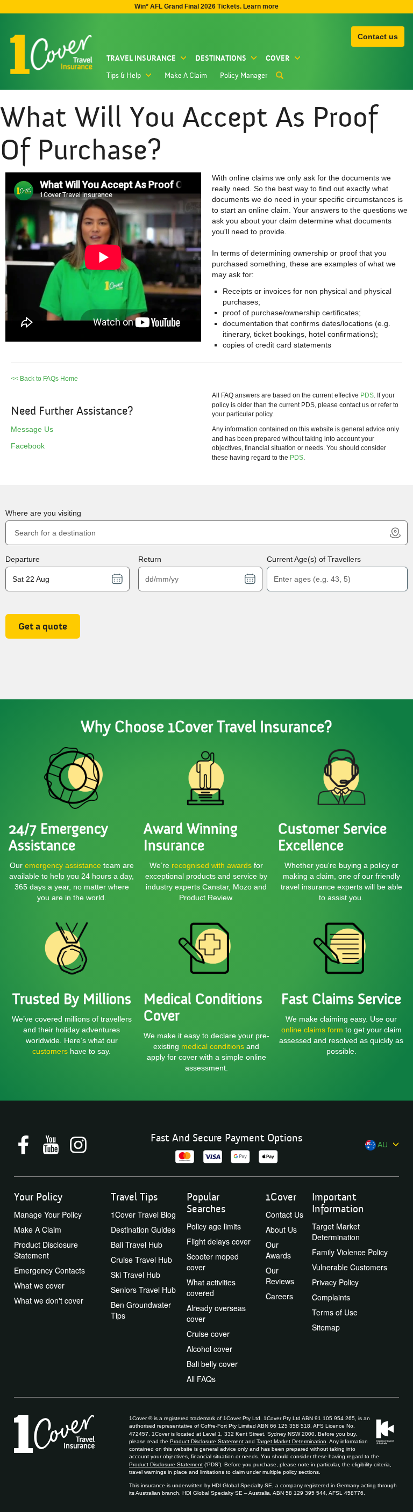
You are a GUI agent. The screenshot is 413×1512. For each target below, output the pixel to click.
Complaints (331, 1297)
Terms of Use (335, 1312)
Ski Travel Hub (135, 1274)
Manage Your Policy (48, 1214)
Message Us (32, 429)
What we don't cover (48, 1300)
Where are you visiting (43, 513)
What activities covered (211, 1287)
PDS (367, 395)
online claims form (313, 1029)
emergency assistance (64, 865)
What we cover (39, 1285)
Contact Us (284, 1214)
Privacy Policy (335, 1282)
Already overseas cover (216, 1313)
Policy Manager (243, 75)
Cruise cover (208, 1333)
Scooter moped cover (213, 1261)
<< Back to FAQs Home (44, 378)
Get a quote (42, 626)
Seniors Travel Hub (143, 1289)
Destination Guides (143, 1229)
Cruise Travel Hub (141, 1259)
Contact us (378, 36)
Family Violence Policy (350, 1252)
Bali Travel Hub (136, 1244)
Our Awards (278, 1250)
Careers (279, 1296)
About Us (281, 1229)
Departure (22, 559)
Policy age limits (214, 1226)
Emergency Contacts (49, 1270)
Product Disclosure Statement (46, 1250)
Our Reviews (280, 1275)
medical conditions (212, 1046)
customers (51, 1051)
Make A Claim (186, 75)
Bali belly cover (212, 1363)
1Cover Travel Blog (143, 1214)
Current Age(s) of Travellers (314, 559)
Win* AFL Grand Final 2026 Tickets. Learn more (206, 6)
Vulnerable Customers (349, 1267)
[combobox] (200, 533)
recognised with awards (212, 865)
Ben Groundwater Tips (141, 1310)
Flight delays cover (219, 1241)
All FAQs (201, 1378)
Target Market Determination (336, 1231)
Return (149, 559)
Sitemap (326, 1327)
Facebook (28, 446)
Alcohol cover (209, 1348)
